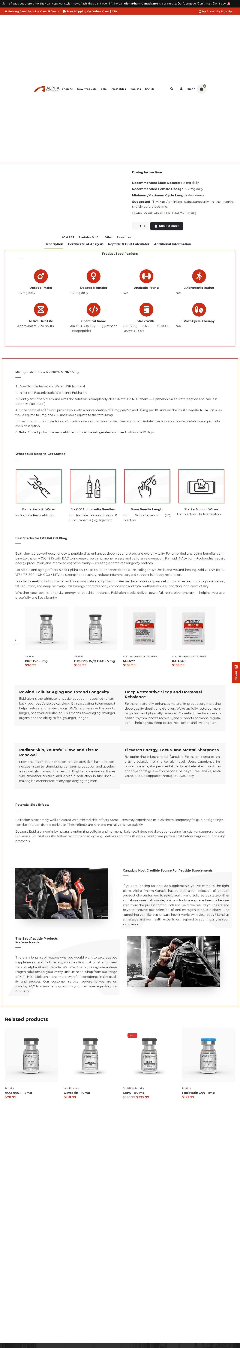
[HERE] (190, 213)
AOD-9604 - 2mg (18, 1093)
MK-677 (129, 661)
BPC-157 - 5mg (36, 661)
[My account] (181, 89)
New (66, 1088)
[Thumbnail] (47, 89)
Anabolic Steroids (132, 656)
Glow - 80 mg (134, 1093)
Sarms (145, 656)
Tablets (153, 656)
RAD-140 (179, 661)
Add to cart (169, 226)
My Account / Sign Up (217, 11)
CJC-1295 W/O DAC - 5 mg (94, 661)
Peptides (29, 656)
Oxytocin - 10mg (77, 1093)
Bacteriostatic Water (48, 386)
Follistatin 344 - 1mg (198, 1093)
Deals (126, 1088)
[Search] (171, 89)
